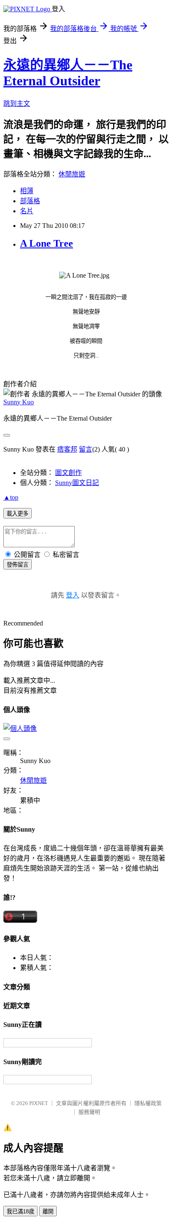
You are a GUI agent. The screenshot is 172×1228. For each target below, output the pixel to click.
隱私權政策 (148, 1103)
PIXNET (38, 1103)
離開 (48, 1211)
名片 (26, 210)
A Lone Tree (46, 243)
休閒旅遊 (71, 174)
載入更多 (17, 514)
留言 (85, 449)
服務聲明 (89, 1112)
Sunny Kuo (18, 402)
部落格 (30, 200)
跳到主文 (16, 103)
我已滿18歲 (20, 1211)
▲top (10, 497)
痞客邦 (67, 449)
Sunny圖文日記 (77, 482)
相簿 (26, 190)
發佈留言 (17, 565)
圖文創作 (68, 472)
